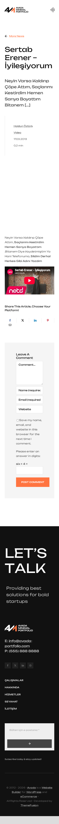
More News (16, 36)
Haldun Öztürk (23, 126)
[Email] (10, 325)
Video (17, 132)
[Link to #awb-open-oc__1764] (52, 9)
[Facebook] (10, 320)
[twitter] (15, 665)
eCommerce (28, 796)
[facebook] (8, 665)
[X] (22, 320)
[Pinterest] (48, 320)
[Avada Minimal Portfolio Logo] (16, 7)
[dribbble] (30, 665)
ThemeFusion (29, 805)
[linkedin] (23, 665)
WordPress (33, 792)
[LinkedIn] (35, 320)
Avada (31, 787)
